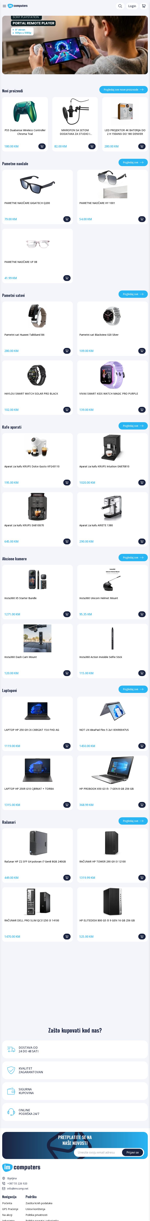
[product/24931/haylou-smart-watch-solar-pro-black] (37, 375)
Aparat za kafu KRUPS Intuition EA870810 (104, 466)
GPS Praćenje (10, 1209)
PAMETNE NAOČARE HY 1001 (97, 203)
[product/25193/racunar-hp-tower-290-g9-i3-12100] (112, 843)
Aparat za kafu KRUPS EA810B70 (24, 525)
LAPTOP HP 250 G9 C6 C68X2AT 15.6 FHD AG (31, 730)
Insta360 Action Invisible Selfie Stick (100, 657)
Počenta (7, 1203)
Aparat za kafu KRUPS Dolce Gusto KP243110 (31, 466)
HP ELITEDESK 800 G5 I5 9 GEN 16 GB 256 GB (107, 920)
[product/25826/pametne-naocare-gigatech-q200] (37, 184)
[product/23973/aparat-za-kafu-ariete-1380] (112, 506)
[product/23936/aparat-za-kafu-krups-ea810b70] (37, 506)
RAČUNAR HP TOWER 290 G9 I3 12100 (102, 861)
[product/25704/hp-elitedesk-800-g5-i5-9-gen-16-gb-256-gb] (112, 901)
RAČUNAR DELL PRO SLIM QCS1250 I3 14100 (31, 920)
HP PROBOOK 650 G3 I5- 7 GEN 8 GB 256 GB (106, 788)
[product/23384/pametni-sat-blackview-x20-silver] (112, 316)
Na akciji (7, 1215)
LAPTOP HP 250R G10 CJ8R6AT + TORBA (29, 788)
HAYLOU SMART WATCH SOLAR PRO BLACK (31, 393)
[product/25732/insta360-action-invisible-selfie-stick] (112, 638)
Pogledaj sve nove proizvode (121, 89)
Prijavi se (132, 1152)
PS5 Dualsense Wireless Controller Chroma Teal (25, 132)
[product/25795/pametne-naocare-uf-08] (37, 243)
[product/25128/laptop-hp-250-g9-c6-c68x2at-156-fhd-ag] (37, 711)
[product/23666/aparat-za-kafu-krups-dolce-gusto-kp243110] (37, 447)
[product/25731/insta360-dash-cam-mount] (37, 638)
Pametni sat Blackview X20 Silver (99, 334)
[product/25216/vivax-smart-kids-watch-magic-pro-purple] (112, 375)
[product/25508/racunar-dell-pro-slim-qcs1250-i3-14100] (37, 901)
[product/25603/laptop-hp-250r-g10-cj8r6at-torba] (37, 770)
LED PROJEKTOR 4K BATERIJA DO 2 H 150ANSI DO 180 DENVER (125, 132)
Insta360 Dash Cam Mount (20, 657)
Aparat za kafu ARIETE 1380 (96, 525)
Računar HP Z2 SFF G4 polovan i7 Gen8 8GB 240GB (35, 861)
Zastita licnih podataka (39, 1203)
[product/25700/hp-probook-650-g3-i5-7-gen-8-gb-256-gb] (112, 770)
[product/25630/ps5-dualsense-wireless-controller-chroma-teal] (25, 111)
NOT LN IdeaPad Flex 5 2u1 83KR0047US (104, 730)
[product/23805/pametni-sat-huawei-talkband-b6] (37, 316)
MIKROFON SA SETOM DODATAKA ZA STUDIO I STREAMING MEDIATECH (75, 132)
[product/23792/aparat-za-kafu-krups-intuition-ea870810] (112, 447)
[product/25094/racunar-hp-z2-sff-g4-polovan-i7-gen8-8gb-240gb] (37, 843)
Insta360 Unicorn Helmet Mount (98, 598)
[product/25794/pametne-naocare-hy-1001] (112, 184)
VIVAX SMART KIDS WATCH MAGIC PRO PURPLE (108, 393)
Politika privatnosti (36, 1215)
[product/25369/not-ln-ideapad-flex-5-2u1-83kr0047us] (112, 711)
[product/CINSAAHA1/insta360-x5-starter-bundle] (37, 579)
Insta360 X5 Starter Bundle (20, 598)
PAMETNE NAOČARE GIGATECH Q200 (27, 203)
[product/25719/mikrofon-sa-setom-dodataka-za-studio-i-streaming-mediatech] (75, 111)
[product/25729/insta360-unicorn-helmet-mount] (112, 579)
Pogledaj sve (130, 162)
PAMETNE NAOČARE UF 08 (20, 262)
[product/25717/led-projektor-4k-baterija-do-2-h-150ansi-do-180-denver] (125, 111)
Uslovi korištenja (35, 1209)
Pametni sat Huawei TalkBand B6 (24, 334)
